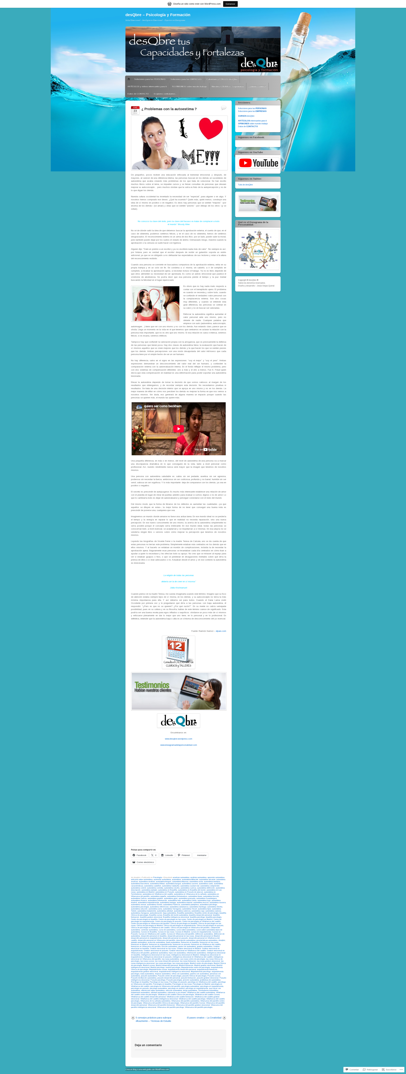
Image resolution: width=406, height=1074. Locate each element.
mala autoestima (147, 974)
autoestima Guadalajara (206, 898)
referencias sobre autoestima (153, 990)
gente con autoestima (187, 946)
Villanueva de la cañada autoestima (155, 1001)
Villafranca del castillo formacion (180, 997)
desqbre (221, 940)
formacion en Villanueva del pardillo (146, 946)
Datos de (248, 126)
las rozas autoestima (170, 959)
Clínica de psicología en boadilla (183, 923)
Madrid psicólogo (158, 967)
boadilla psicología (213, 917)
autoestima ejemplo (149, 890)
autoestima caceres (190, 884)
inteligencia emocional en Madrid (185, 955)
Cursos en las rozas (166, 932)
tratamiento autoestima (140, 992)
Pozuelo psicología (174, 980)
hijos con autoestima (177, 953)
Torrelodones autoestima (208, 990)
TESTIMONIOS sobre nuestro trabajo (189, 86)
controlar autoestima (149, 930)
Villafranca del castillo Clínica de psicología (176, 994)
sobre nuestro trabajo (253, 124)
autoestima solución (139, 909)
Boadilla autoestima (185, 913)
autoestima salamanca (179, 907)
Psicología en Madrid (201, 984)
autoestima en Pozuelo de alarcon (189, 892)
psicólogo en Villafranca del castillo (202, 982)
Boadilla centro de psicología (207, 913)
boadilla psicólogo (197, 917)
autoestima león (174, 900)
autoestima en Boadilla (167, 890)
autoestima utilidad (165, 911)
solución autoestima (174, 990)
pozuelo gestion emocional (208, 978)
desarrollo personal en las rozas (180, 936)
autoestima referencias (159, 907)
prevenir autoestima (191, 980)
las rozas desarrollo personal (167, 961)
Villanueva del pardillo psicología (198, 1007)
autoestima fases (195, 896)
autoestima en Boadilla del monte (192, 890)
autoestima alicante (207, 879)
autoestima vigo (197, 911)
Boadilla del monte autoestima (175, 915)
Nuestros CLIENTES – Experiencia (228, 86)
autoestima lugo (204, 900)
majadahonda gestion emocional (144, 971)
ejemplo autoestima (139, 942)
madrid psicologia (173, 967)
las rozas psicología (180, 963)
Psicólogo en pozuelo (178, 982)
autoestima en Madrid (145, 892)
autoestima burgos (173, 884)
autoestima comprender (209, 886)
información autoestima (196, 953)
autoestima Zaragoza (140, 913)
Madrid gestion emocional (205, 965)
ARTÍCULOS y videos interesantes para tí (147, 86)
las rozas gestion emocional (208, 961)
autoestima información (157, 900)
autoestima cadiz (206, 884)
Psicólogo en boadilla (140, 982)
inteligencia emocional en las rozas (155, 955)
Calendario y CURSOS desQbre (221, 79)
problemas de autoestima (210, 980)
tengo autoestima (190, 990)
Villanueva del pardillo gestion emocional (193, 1005)
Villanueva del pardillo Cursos (192, 1003)
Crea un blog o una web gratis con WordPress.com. (147, 1069)
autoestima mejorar (184, 902)
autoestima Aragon (163, 881)
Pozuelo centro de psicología (169, 976)
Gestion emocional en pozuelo (156, 950)
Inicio (128, 79)
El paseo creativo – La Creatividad (204, 1017)
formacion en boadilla (190, 942)
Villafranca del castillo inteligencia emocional (159, 999)
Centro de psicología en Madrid (200, 919)
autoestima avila (196, 881)
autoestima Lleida (189, 900)
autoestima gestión (155, 898)
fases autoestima (173, 942)
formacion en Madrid (139, 944)
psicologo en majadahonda (197, 988)
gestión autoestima (204, 946)
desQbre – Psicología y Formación (157, 15)
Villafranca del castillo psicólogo (192, 999)
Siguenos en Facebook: (251, 137)
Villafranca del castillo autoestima (201, 992)
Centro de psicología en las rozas (172, 919)
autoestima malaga (168, 902)
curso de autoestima (167, 930)
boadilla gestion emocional (151, 917)
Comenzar (230, 4)
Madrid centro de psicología (201, 963)
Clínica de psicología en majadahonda (180, 925)
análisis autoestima (198, 877)
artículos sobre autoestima (142, 879)
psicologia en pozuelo (140, 988)
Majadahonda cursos (158, 969)
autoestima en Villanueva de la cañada (190, 894)
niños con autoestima (180, 974)
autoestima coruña (172, 888)
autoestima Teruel (189, 909)
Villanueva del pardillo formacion (161, 1005)
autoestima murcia (201, 902)
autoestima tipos (204, 909)
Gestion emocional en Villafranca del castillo (187, 950)
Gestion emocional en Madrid (189, 948)
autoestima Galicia (139, 898)
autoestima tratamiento (146, 911)
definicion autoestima (204, 934)
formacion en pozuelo (181, 944)
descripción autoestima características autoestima (196, 940)
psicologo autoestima (158, 988)
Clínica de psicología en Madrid (150, 925)
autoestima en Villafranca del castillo (158, 894)
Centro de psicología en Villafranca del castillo (201, 921)
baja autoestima (169, 913)
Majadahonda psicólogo (201, 971)
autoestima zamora (213, 911)
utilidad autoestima (159, 992)
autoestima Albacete (190, 879)
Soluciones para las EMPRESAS (186, 79)
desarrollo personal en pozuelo (175, 938)
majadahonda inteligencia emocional (174, 971)
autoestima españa (158, 896)
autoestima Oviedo (154, 904)
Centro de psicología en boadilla (144, 919)
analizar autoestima (181, 877)
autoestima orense (138, 904)
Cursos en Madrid (182, 932)
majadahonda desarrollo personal (182, 969)
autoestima (176, 879)
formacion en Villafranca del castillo (206, 944)
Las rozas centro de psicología (192, 959)
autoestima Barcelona (140, 884)
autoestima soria (155, 909)
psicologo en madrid (176, 988)
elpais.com (221, 631)
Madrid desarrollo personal (167, 965)
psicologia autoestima (190, 986)
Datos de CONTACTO (138, 94)
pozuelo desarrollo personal (168, 978)
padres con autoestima (199, 974)
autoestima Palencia (171, 904)
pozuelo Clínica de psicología (194, 976)
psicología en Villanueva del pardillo (165, 986)
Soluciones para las (252, 108)
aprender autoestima (215, 877)
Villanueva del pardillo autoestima (185, 1001)
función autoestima (169, 946)
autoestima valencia (182, 911)
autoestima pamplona (190, 904)
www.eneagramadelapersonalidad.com (178, 745)
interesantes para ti (252, 121)
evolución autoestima (156, 942)
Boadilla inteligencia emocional (176, 917)
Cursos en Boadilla (149, 932)
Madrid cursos (149, 965)
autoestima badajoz (212, 881)
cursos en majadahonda (201, 932)
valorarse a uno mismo (176, 992)
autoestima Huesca (139, 900)
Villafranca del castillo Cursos (207, 994)
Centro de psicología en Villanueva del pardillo (150, 923)
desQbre (246, 116)
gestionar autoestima (159, 953)
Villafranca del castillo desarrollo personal (148, 997)
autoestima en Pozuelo (164, 892)
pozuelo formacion (188, 978)
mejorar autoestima (163, 974)
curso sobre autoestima (185, 930)
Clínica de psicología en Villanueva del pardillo (190, 927)
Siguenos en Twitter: (250, 179)
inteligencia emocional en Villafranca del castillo (193, 957)
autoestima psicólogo (208, 904)
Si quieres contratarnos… (165, 94)
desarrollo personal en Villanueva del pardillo (156, 940)
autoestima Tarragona (172, 909)
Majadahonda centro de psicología (195, 967)
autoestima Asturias (180, 881)
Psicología (157, 877)
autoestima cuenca (188, 888)
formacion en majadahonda (160, 944)
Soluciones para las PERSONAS (150, 79)
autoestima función (211, 896)
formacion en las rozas (209, 942)
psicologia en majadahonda (211, 986)
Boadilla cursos (155, 915)
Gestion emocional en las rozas (163, 948)
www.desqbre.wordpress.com (178, 739)
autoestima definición (206, 888)
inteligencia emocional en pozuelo (158, 957)
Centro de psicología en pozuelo (168, 921)
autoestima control (138, 888)
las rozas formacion (188, 961)
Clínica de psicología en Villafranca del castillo (150, 927)
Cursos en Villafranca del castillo (152, 934)
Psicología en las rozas (182, 984)
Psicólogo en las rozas (159, 982)
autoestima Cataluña (170, 886)
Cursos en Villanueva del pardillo (180, 934)
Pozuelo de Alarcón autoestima (143, 978)
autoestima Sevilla (214, 907)
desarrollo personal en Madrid (207, 936)
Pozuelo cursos (213, 976)
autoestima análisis (147, 881)
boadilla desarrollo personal (200, 915)
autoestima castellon (152, 886)
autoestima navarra (218, 902)
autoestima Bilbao (157, 884)
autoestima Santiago (197, 907)
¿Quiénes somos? (257, 86)
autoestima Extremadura (177, 896)
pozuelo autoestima (149, 976)
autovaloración (156, 913)
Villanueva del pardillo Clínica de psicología (161, 1003)
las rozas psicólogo (163, 963)
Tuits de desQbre (245, 185)
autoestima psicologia (140, 907)
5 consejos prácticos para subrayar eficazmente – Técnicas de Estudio (154, 1019)
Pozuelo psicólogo (158, 980)
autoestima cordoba (155, 888)
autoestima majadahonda (148, 902)
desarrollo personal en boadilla (154, 936)
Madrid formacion (186, 965)
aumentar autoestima (162, 879)
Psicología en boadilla (162, 984)
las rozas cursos (147, 961)
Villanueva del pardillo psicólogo (170, 1007)
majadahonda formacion (207, 969)
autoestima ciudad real (189, 886)
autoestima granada (187, 898)
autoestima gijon (171, 898)
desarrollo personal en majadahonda (146, 938)
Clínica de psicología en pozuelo (210, 925)
